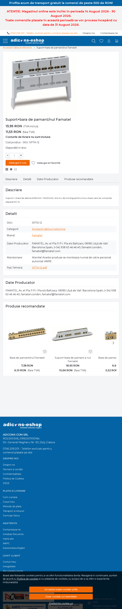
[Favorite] (101, 41)
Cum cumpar (10, 497)
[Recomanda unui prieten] (16, 169)
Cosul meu (9, 501)
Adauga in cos (17, 162)
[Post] (8, 169)
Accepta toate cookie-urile (61, 589)
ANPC (6, 543)
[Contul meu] (109, 41)
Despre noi (89, 33)
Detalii (27, 179)
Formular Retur (11, 515)
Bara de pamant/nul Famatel (27, 357)
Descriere (11, 179)
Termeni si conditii (13, 469)
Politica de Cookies (13, 478)
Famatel (37, 235)
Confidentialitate (12, 474)
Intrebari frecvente (13, 534)
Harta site (8, 538)
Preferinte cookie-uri (61, 603)
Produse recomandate (78, 179)
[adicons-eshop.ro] (26, 41)
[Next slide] (113, 343)
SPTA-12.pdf (39, 267)
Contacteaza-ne (109, 33)
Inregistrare (9, 566)
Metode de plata (12, 506)
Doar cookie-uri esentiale (61, 596)
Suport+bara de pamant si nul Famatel (73, 359)
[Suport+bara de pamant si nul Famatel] (72, 333)
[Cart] (116, 41)
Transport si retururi (13, 511)
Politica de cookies (27, 578)
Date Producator (48, 179)
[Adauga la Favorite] (45, 351)
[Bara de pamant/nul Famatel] (27, 333)
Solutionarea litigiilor (14, 548)
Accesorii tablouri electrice (17, 47)
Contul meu (9, 561)
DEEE (6, 483)
